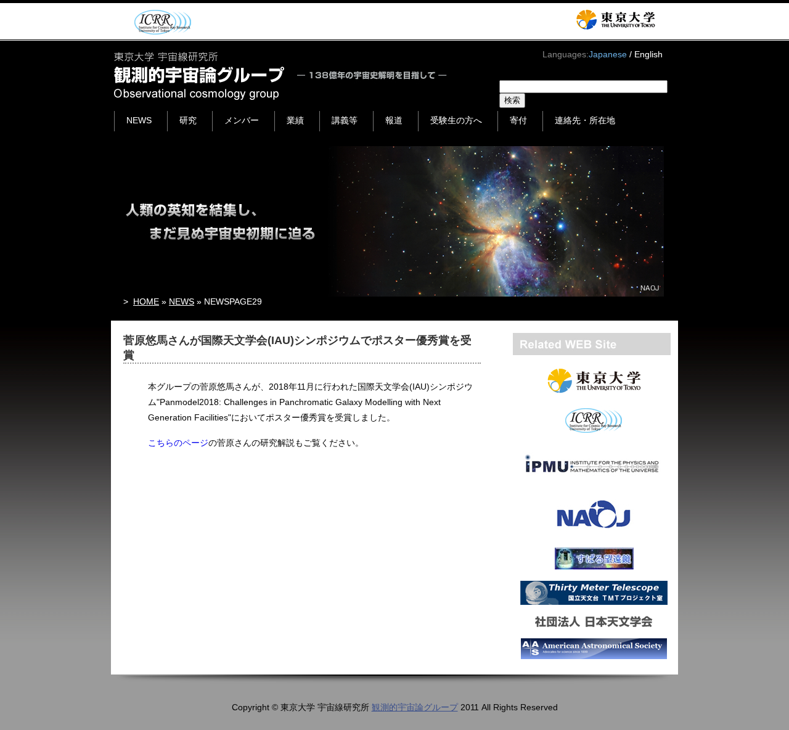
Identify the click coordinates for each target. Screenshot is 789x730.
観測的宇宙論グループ (415, 707)
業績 (295, 120)
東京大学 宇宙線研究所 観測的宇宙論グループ (281, 75)
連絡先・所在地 (585, 120)
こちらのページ (178, 443)
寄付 (518, 120)
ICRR (161, 22)
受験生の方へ (456, 120)
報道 (394, 120)
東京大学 (615, 19)
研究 (188, 120)
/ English (646, 54)
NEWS (139, 120)
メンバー (241, 120)
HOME (146, 301)
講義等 (345, 120)
